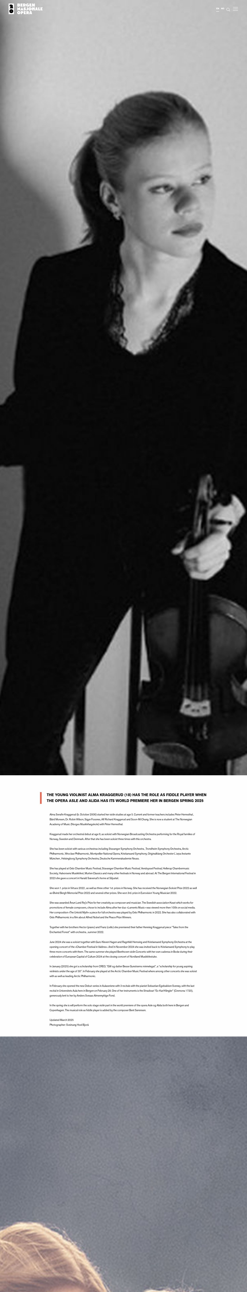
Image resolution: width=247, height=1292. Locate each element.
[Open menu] (235, 9)
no (222, 8)
